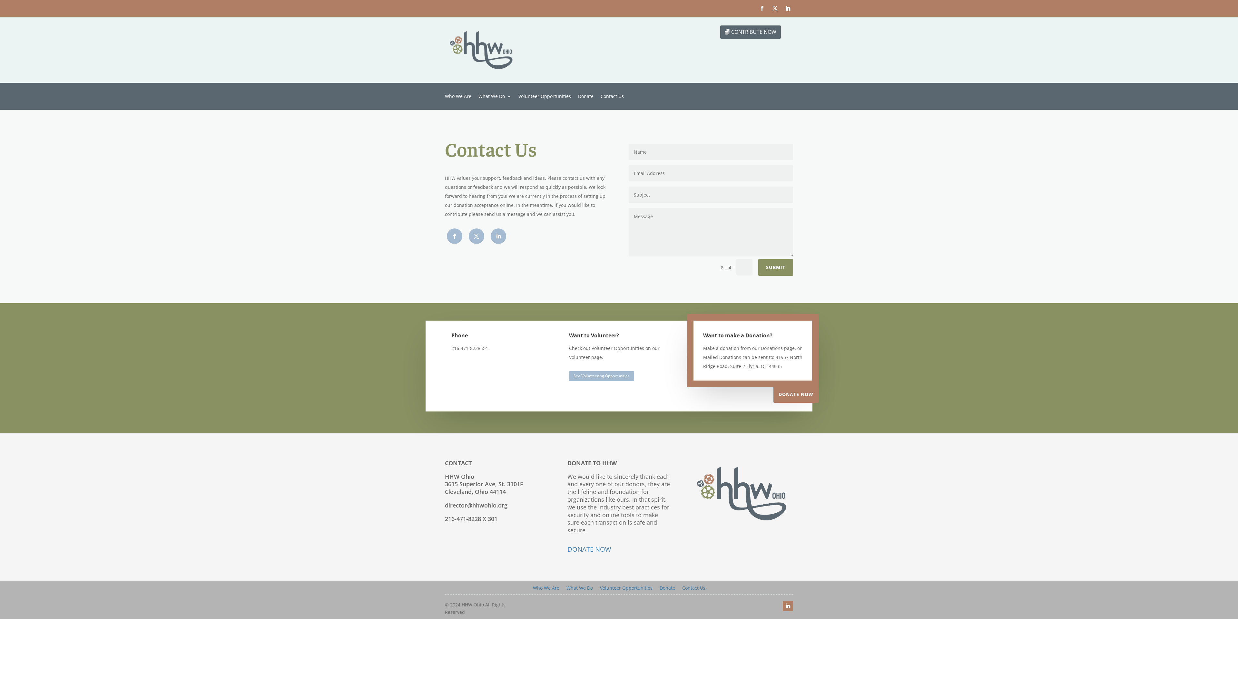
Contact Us (612, 96)
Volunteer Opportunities (544, 96)
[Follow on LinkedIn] (788, 8)
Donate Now (796, 394)
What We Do (491, 96)
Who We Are (458, 96)
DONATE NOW (589, 549)
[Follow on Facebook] (762, 8)
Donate (586, 96)
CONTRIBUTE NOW (753, 31)
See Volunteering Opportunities (602, 376)
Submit (775, 267)
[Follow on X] (775, 8)
